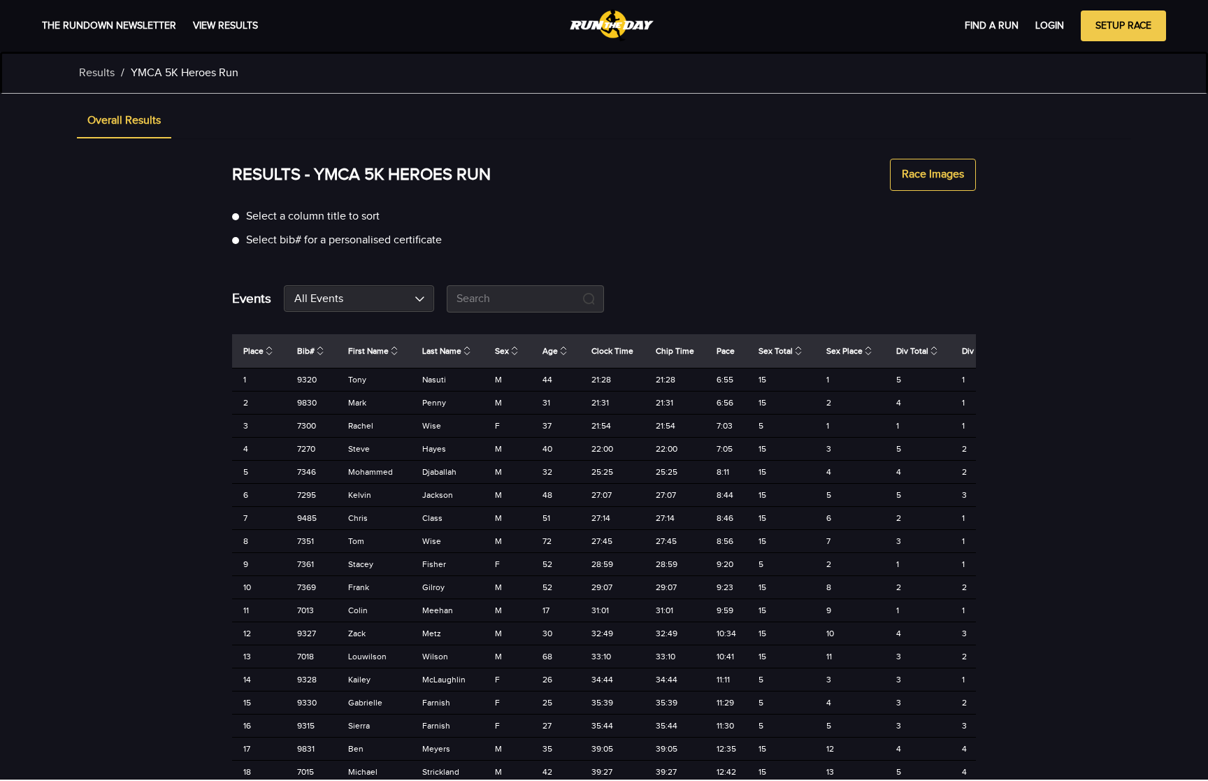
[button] (124, 121)
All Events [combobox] (318, 299)
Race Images (933, 174)
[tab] (124, 121)
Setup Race (1123, 25)
